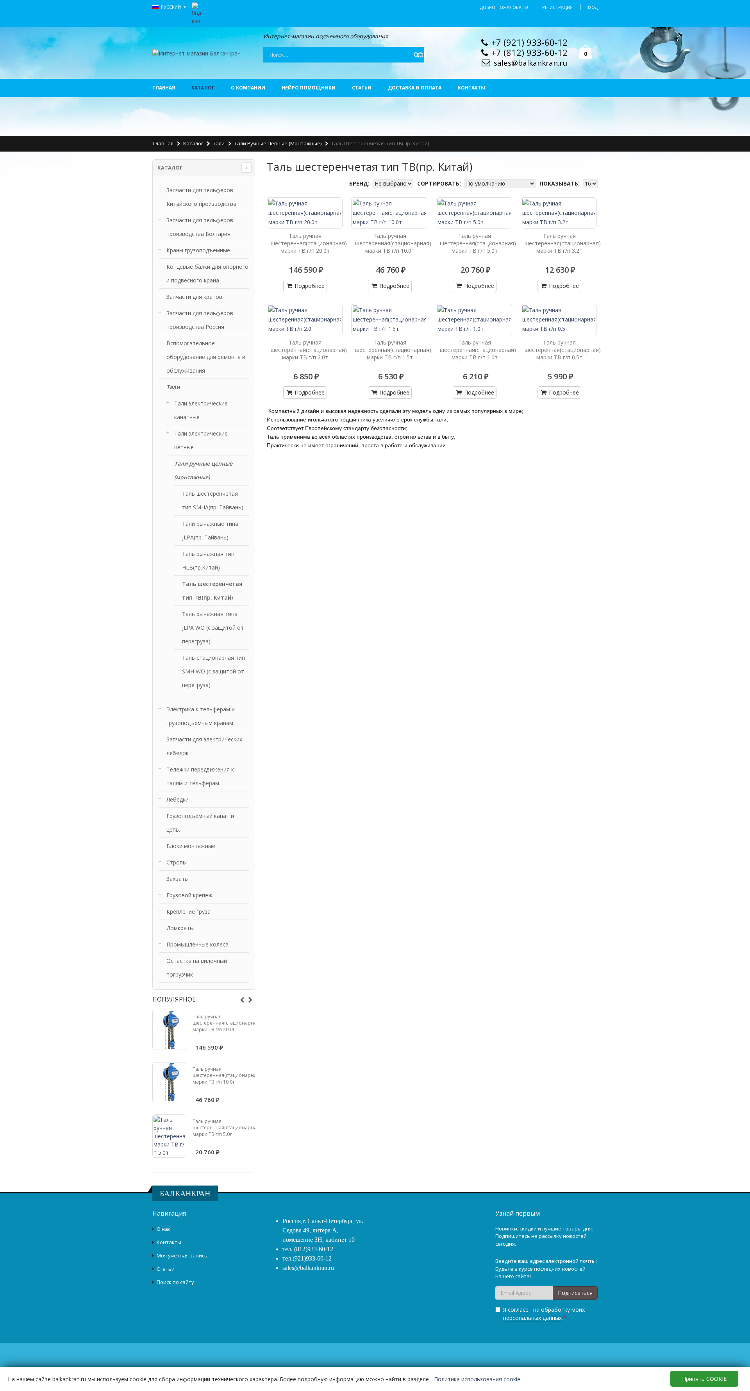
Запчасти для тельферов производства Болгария (199, 226)
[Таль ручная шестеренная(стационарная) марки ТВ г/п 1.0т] (474, 319)
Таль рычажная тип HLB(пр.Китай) (208, 560)
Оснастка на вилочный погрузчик (196, 967)
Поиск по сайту (175, 1282)
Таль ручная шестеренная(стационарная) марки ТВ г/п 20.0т (227, 1022)
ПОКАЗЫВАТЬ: (560, 183)
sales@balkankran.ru (530, 63)
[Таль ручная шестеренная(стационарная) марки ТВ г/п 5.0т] (169, 1136)
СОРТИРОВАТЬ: (439, 183)
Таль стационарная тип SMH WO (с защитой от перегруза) (213, 671)
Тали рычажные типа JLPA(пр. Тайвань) (210, 530)
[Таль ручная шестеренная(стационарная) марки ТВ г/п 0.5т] (558, 319)
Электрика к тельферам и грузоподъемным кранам (200, 716)
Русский (171, 7)
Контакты (471, 87)
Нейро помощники (309, 87)
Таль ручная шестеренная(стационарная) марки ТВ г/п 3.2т (563, 243)
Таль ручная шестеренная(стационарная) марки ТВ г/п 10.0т (227, 1075)
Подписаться (575, 1292)
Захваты (177, 878)
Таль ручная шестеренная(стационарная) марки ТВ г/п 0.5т (563, 350)
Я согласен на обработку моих (544, 1313)
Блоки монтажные (190, 846)
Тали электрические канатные (201, 410)
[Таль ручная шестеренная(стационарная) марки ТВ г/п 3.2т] (558, 213)
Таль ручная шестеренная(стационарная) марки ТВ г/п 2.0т (309, 350)
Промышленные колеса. (198, 944)
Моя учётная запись (182, 1255)
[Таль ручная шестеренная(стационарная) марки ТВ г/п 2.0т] (304, 319)
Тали (219, 143)
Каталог (202, 87)
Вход (592, 7)
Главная (163, 87)
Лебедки (177, 799)
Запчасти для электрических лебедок (204, 746)
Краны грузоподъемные (198, 250)
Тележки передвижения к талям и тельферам (200, 776)
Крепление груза (188, 911)
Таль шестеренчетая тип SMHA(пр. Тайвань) (212, 500)
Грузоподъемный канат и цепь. (200, 822)
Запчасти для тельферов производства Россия (199, 319)
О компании (248, 87)
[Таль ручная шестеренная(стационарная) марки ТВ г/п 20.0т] (169, 1030)
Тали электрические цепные (201, 440)
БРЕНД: (360, 183)
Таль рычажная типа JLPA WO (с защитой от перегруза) (213, 627)
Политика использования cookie (477, 1379)
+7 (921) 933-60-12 (529, 42)
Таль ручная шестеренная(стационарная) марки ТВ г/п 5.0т (227, 1127)
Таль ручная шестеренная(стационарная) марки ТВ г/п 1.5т (393, 350)
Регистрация (557, 7)
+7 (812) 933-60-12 (529, 52)
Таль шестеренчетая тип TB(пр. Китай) (212, 590)
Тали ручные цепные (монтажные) (277, 143)
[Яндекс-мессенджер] (197, 12)
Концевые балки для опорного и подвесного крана (207, 273)
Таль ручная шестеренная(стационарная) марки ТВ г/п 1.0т (478, 350)
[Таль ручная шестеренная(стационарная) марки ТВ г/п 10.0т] (169, 1082)
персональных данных (532, 1317)
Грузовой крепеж (189, 895)
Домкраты (180, 928)
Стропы (176, 862)
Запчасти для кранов (194, 296)
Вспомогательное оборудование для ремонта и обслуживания (205, 356)
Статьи (361, 87)
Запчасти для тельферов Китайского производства (201, 196)
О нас (163, 1228)
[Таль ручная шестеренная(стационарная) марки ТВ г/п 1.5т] (389, 319)
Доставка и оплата (414, 87)
